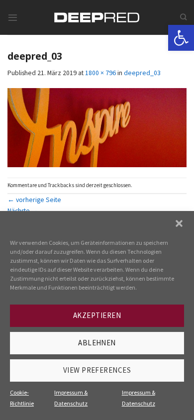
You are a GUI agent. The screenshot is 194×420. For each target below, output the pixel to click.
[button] (179, 223)
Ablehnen (97, 342)
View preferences (97, 370)
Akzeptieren (97, 315)
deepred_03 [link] (142, 72)
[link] (181, 38)
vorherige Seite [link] (34, 199)
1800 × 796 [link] (100, 72)
